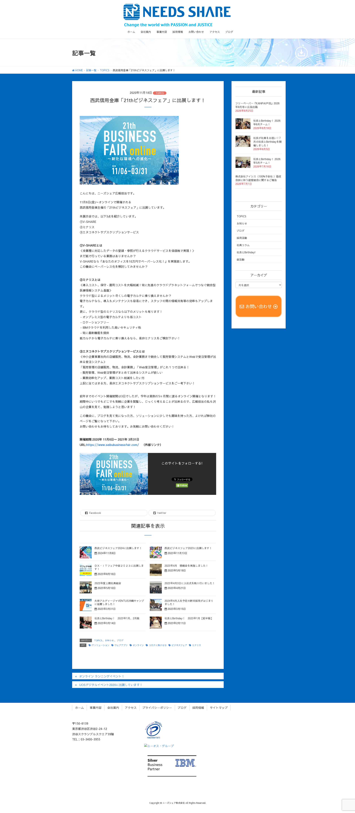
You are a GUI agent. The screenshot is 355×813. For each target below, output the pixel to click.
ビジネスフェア (179, 645)
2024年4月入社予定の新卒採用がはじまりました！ (189, 602)
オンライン (138, 645)
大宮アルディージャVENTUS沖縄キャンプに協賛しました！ (119, 602)
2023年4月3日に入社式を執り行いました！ (190, 583)
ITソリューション (100, 645)
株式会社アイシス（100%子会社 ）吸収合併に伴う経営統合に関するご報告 (258, 178)
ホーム (79, 708)
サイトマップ (219, 708)
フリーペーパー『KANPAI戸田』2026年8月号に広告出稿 (257, 105)
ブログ (120, 640)
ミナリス (196, 645)
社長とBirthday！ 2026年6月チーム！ (266, 122)
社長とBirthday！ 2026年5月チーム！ (266, 161)
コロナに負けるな (158, 645)
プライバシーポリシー (157, 708)
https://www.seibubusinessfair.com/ (112, 445)
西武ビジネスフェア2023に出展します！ (188, 548)
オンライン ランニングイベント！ (101, 676)
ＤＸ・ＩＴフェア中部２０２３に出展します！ (119, 567)
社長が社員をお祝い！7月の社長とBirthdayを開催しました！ (267, 141)
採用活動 (242, 238)
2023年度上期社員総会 (107, 583)
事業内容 (96, 708)
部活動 (240, 259)
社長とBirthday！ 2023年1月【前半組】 (189, 618)
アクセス (131, 708)
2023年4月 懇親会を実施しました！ (186, 565)
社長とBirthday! (246, 252)
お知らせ (109, 640)
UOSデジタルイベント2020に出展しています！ (111, 685)
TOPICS (160, 93)
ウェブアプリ (121, 645)
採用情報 (198, 708)
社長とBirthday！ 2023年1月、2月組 (116, 618)
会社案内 (113, 708)
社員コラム (243, 245)
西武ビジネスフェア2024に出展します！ (118, 548)
